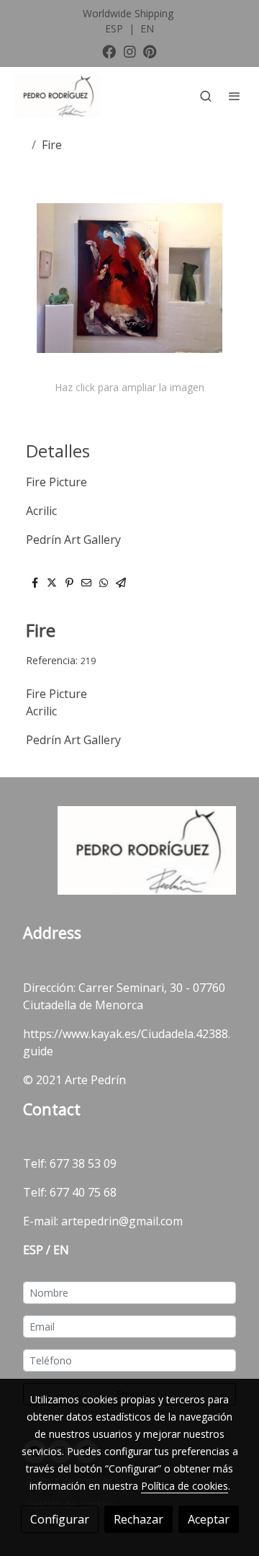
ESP (115, 28)
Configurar (59, 1519)
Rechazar (138, 1519)
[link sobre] (129, 859)
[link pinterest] (150, 51)
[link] (57, 95)
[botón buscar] (206, 95)
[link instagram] (130, 51)
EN (147, 28)
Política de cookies (184, 1486)
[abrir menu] (234, 95)
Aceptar (209, 1519)
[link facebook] (109, 51)
